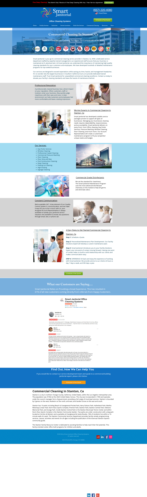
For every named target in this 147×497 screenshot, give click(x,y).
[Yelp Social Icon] (98, 437)
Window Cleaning (44, 151)
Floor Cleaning (43, 157)
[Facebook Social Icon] (93, 495)
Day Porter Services (44, 149)
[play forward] (114, 49)
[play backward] (33, 49)
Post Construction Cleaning (47, 161)
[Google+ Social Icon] (97, 495)
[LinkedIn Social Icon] (102, 437)
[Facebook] (106, 437)
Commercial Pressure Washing (49, 155)
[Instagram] (110, 437)
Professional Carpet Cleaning (48, 153)
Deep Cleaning (43, 163)
